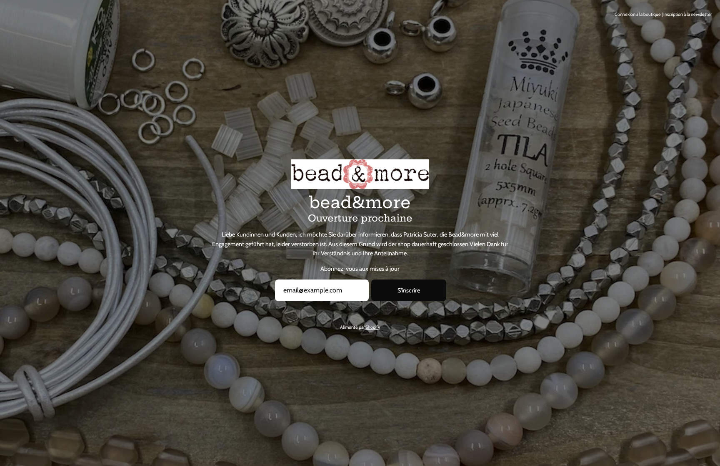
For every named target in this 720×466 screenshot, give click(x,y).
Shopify (372, 327)
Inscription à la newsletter (687, 14)
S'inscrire (409, 290)
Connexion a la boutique (638, 14)
